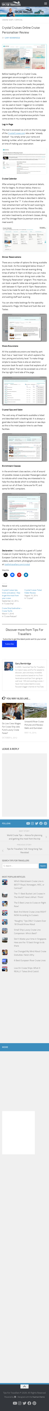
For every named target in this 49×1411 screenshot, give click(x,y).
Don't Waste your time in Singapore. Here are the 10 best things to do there (30, 942)
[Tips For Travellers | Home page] (14, 3)
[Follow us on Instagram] (32, 823)
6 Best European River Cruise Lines (30, 960)
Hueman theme (38, 1397)
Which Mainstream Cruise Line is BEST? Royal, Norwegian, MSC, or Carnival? (29, 884)
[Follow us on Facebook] (41, 823)
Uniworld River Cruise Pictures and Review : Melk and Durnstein (34, 724)
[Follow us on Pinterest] (45, 823)
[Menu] (45, 3)
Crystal (19, 20)
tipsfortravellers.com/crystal (17, 564)
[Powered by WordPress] (15, 1397)
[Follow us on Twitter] (36, 823)
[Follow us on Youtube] (28, 823)
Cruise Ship (7, 20)
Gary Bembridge (12, 38)
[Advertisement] (24, 1013)
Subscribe (9, 644)
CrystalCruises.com (16, 133)
